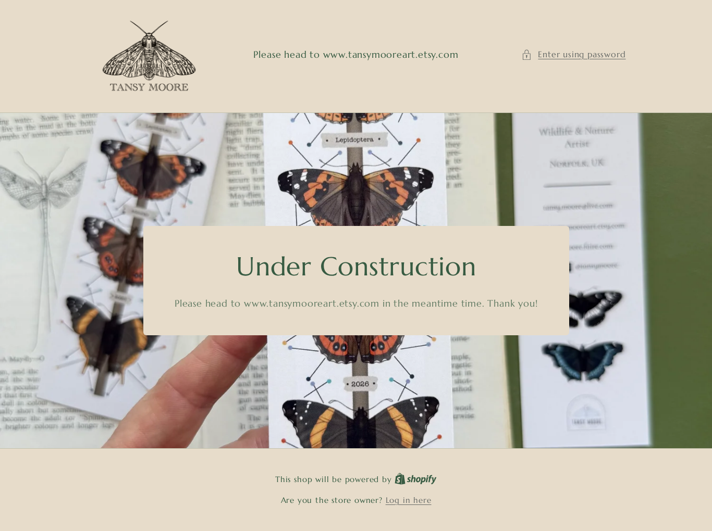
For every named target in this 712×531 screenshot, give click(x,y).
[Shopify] (416, 479)
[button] (573, 54)
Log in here (409, 500)
